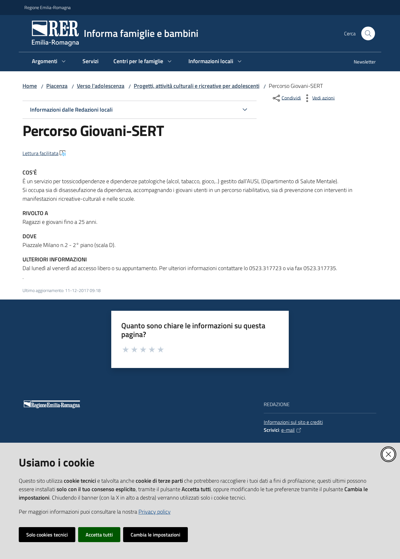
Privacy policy (154, 511)
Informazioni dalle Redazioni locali (71, 109)
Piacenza (57, 86)
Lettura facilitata (40, 153)
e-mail (288, 430)
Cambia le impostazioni (155, 534)
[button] (368, 33)
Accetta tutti (99, 534)
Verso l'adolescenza (100, 86)
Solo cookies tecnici (47, 534)
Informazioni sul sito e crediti (293, 422)
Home (29, 86)
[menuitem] (361, 62)
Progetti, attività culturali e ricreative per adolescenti (196, 86)
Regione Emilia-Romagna (47, 7)
